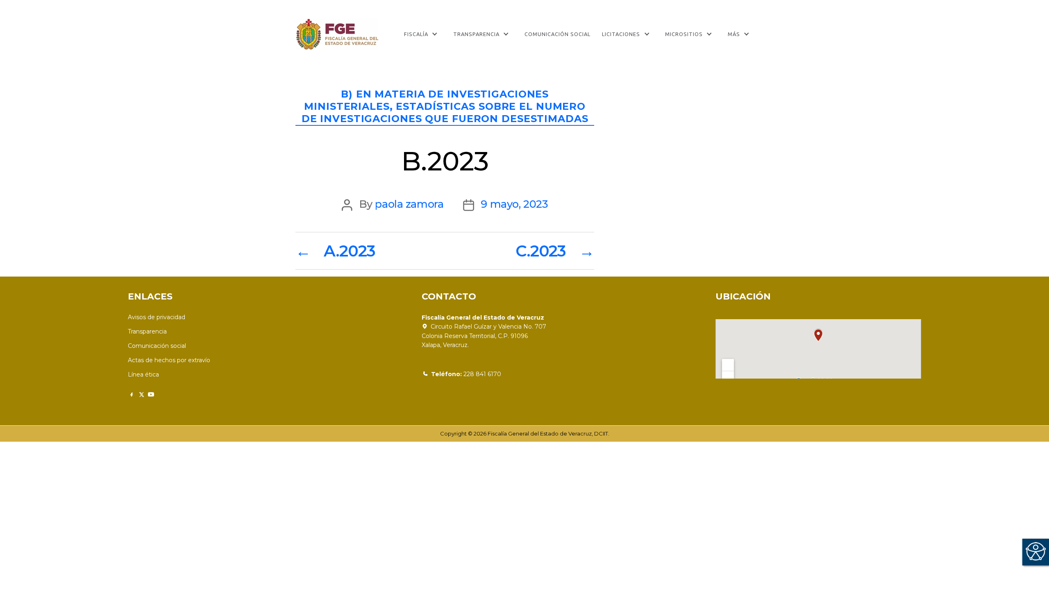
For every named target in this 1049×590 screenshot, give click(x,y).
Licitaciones (621, 34)
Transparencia (476, 34)
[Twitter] (141, 394)
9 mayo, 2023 (514, 203)
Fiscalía (416, 34)
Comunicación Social (557, 34)
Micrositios (684, 34)
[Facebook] (131, 394)
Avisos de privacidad (156, 317)
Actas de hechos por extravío (169, 360)
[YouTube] (151, 394)
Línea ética (143, 374)
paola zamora (409, 203)
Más (734, 34)
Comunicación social (157, 345)
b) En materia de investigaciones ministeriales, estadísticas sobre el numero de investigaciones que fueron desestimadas (445, 106)
